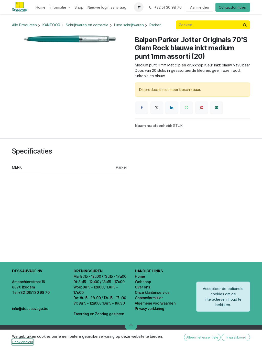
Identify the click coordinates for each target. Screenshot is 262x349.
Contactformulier (233, 7)
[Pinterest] (201, 107)
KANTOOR (51, 25)
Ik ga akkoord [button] (236, 337)
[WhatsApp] (186, 107)
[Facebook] (142, 107)
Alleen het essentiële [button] (202, 337)
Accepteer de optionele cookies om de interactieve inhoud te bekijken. (223, 296)
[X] (157, 107)
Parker (155, 25)
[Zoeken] (245, 24)
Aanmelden (199, 7)
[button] (131, 325)
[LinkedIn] (172, 107)
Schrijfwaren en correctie (87, 25)
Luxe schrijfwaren (129, 25)
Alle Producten (24, 25)
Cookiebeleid (22, 342)
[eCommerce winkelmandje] (139, 7)
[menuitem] (41, 7)
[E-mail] (216, 107)
